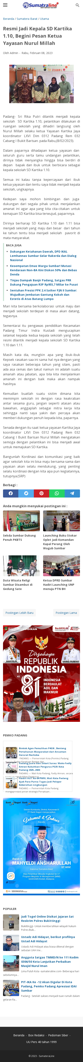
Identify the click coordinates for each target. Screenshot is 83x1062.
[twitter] (26, 493)
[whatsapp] (56, 493)
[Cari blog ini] (77, 5)
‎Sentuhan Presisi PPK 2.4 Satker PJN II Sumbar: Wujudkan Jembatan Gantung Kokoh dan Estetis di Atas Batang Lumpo (43, 294)
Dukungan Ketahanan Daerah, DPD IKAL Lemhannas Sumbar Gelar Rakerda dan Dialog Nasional (43, 256)
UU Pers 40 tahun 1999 (41, 1042)
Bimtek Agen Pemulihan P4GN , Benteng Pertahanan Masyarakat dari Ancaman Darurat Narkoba (42, 751)
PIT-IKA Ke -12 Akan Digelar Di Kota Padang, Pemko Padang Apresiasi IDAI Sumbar (49, 986)
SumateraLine (46, 1056)
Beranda (18, 1035)
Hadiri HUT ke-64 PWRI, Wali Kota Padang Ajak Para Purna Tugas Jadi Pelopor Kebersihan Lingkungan (43, 781)
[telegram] (72, 493)
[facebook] (10, 493)
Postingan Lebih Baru (19, 613)
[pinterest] (41, 493)
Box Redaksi (36, 1035)
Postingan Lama (66, 613)
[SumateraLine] (41, 5)
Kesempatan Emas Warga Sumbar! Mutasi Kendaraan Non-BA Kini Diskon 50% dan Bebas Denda (43, 270)
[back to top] (75, 1053)
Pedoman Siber (58, 1035)
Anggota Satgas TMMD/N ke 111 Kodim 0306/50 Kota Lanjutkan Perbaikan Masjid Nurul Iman (50, 961)
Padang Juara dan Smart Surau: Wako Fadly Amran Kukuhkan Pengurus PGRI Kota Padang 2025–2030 (45, 766)
